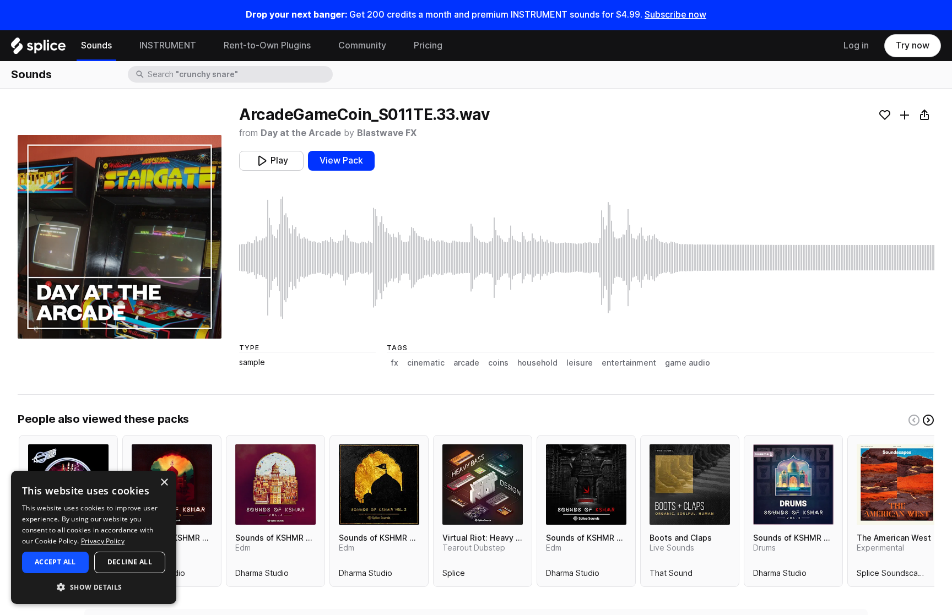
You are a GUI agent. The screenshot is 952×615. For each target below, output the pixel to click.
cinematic (426, 362)
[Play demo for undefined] (120, 237)
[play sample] (586, 257)
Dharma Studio (262, 575)
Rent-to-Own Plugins (267, 45)
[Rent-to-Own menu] (319, 45)
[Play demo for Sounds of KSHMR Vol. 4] (275, 484)
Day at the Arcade (301, 133)
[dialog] (93, 537)
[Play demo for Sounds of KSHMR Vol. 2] (379, 484)
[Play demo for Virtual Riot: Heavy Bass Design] (483, 484)
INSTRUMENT (167, 45)
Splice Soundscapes (894, 575)
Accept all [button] (55, 562)
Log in (856, 45)
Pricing (428, 45)
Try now (912, 45)
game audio (687, 362)
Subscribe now (675, 14)
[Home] (38, 48)
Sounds (96, 45)
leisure (579, 362)
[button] (93, 586)
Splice (453, 575)
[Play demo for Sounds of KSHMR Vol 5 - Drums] (793, 484)
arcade (466, 362)
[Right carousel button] (928, 420)
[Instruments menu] (204, 45)
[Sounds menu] (120, 45)
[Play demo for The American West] (897, 484)
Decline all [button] (129, 562)
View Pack (341, 160)
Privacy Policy (103, 541)
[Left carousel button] (914, 420)
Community (362, 45)
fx (394, 362)
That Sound (671, 575)
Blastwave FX (386, 133)
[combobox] (239, 74)
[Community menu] (394, 45)
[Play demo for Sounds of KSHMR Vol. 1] (586, 484)
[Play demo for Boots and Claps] (690, 484)
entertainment (629, 362)
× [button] (164, 482)
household (537, 362)
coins (498, 362)
